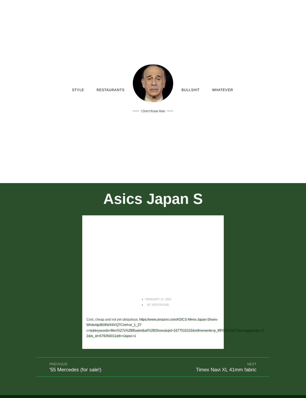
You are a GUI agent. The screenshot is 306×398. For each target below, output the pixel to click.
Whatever (222, 90)
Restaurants (110, 90)
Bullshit (191, 90)
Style (78, 90)
